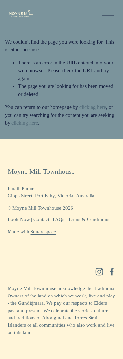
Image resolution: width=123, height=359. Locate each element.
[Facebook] (112, 272)
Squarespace (43, 231)
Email (13, 188)
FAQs (58, 219)
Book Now (19, 219)
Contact (41, 219)
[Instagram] (99, 272)
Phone (28, 188)
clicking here (92, 107)
